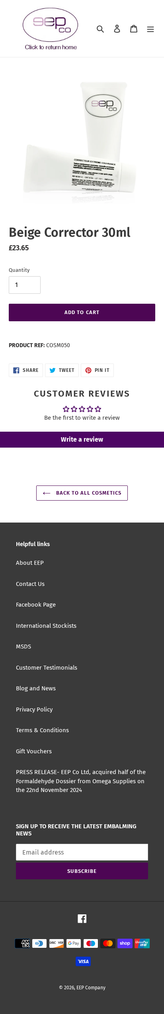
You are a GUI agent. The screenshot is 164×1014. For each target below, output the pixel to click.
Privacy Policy (34, 709)
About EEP (30, 562)
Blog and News (36, 688)
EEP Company (90, 987)
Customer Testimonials (46, 667)
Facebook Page (36, 604)
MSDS (23, 646)
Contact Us (30, 584)
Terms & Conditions (42, 730)
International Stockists (46, 625)
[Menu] (150, 28)
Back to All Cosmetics (88, 493)
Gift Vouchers (34, 751)
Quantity (19, 270)
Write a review (82, 439)
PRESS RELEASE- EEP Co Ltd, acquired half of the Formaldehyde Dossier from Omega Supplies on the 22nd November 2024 (81, 781)
